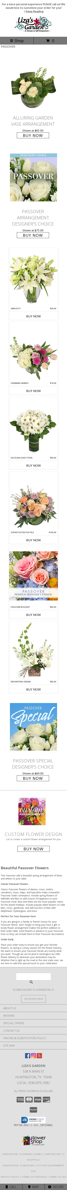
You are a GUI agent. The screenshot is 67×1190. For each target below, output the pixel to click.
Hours (57, 1187)
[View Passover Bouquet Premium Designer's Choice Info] (33, 575)
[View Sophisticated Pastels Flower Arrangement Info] (33, 501)
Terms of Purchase (34, 1176)
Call (12, 1187)
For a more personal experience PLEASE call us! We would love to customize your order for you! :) (33, 7)
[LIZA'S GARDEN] (33, 31)
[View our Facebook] (27, 1057)
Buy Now (33, 135)
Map (35, 1187)
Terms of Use (57, 1176)
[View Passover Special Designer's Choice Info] (33, 726)
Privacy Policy (10, 1176)
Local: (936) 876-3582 (33, 1083)
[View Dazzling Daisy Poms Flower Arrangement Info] (33, 426)
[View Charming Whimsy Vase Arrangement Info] (33, 352)
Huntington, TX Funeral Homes (22, 1154)
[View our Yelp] (39, 1057)
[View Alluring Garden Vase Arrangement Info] (33, 83)
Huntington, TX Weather (18, 1165)
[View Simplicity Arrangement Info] (33, 277)
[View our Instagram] (33, 1057)
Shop (19, 40)
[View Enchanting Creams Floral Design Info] (33, 650)
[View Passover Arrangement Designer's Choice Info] (33, 177)
